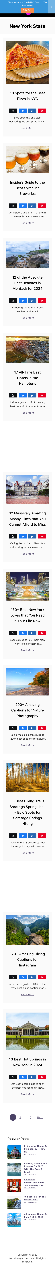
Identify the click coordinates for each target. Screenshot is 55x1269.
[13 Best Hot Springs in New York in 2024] (27, 1031)
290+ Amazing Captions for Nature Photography (27, 710)
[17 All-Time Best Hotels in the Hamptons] (27, 349)
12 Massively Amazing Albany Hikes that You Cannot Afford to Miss (27, 519)
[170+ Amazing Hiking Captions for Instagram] (27, 930)
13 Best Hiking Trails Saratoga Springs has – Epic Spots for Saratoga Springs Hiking (27, 812)
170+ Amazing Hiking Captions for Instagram (27, 959)
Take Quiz (27, 10)
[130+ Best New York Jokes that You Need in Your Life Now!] (27, 586)
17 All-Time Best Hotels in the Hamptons (27, 378)
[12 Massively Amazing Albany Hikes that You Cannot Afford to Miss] (27, 489)
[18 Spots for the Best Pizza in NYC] (27, 62)
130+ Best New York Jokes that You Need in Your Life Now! (27, 615)
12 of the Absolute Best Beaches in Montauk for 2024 (27, 283)
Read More (27, 128)
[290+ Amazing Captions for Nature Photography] (27, 681)
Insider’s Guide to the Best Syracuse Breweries (27, 188)
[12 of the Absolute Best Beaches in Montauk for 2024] (27, 254)
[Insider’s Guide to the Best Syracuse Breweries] (27, 159)
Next (40, 1117)
